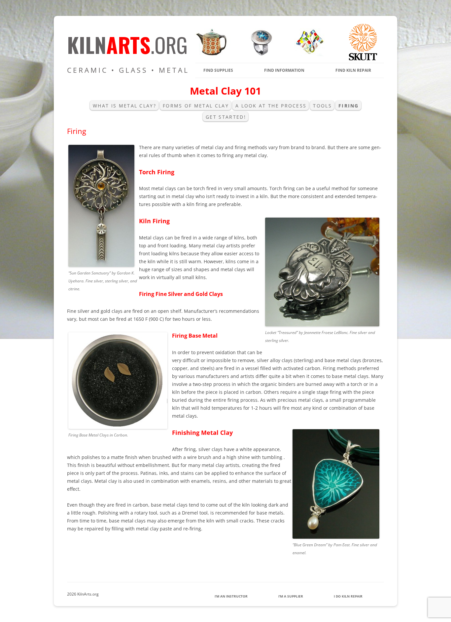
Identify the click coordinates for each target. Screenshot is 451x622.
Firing (348, 106)
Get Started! (226, 117)
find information (284, 70)
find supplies (218, 70)
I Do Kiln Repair (348, 596)
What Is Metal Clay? (124, 106)
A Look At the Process (270, 106)
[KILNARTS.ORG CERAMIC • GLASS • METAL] (259, 54)
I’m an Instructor (231, 596)
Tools (322, 106)
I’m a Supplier (290, 596)
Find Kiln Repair (353, 70)
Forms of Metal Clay (196, 106)
